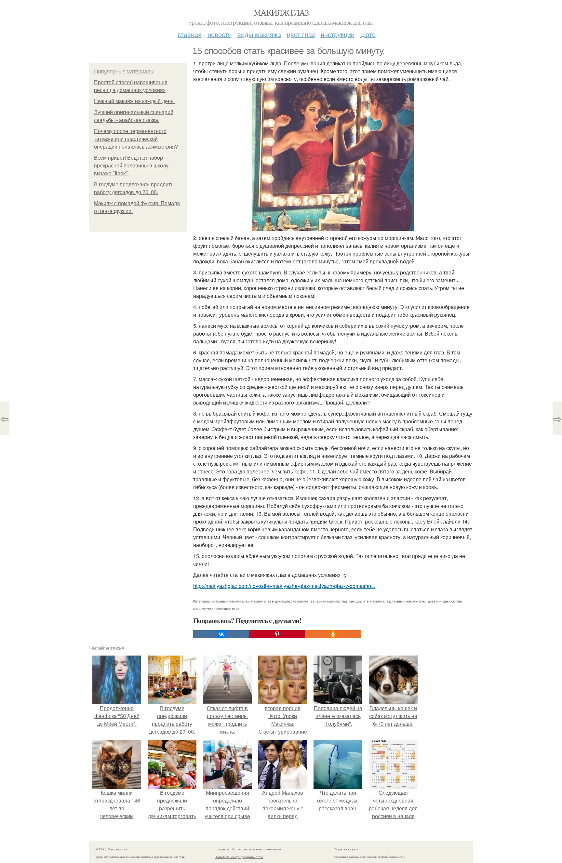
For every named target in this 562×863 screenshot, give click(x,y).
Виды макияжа (259, 34)
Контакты (222, 849)
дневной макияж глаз (445, 601)
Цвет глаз (301, 34)
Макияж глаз (281, 12)
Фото (368, 34)
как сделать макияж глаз (369, 601)
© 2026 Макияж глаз (111, 849)
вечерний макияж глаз (329, 601)
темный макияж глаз (409, 601)
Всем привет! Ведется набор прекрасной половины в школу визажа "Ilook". (131, 165)
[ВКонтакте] (221, 634)
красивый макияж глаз (230, 601)
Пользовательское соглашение (256, 849)
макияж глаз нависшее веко (216, 608)
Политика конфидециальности (239, 857)
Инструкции (338, 34)
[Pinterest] (277, 634)
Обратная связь (346, 849)
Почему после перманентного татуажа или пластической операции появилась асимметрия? (136, 139)
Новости (219, 34)
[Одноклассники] (333, 634)
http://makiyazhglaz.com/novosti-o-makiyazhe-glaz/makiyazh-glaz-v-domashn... (284, 586)
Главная (190, 34)
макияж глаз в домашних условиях (280, 601)
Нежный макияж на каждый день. (134, 101)
